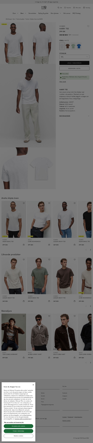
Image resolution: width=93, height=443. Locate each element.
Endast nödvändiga (18, 431)
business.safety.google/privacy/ (23, 419)
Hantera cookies (18, 436)
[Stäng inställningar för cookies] (33, 385)
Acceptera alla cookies (18, 426)
